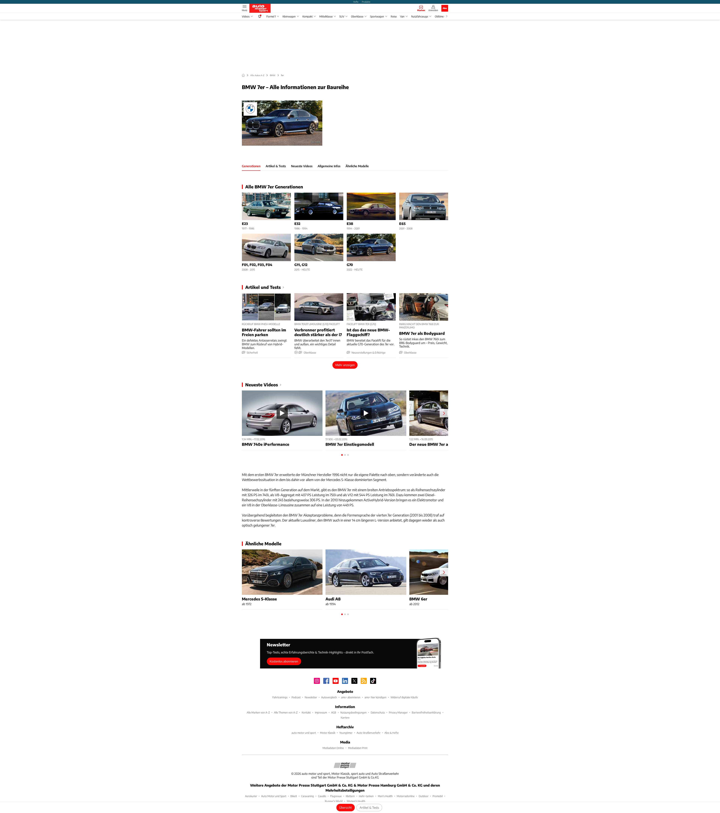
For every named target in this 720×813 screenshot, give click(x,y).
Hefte (355, 1)
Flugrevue (336, 796)
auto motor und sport (304, 732)
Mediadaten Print (358, 747)
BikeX (293, 796)
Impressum (321, 712)
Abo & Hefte (392, 732)
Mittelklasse (326, 16)
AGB (333, 712)
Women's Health (356, 801)
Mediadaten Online (333, 747)
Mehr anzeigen (345, 365)
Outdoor (423, 796)
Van (402, 16)
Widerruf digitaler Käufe (404, 697)
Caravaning (307, 796)
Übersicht (345, 807)
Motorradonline (406, 796)
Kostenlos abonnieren (284, 661)
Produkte (366, 1)
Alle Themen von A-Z (286, 712)
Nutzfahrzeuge (419, 16)
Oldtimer (440, 16)
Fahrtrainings (279, 697)
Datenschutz (378, 712)
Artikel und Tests (263, 287)
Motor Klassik (327, 732)
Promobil (438, 796)
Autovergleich (329, 697)
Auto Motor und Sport (273, 796)
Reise (394, 16)
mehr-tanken (366, 796)
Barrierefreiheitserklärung (426, 712)
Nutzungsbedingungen (353, 712)
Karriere (345, 717)
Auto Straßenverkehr (368, 732)
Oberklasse (357, 16)
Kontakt (306, 712)
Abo (445, 8)
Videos (246, 16)
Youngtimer (345, 732)
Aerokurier (251, 796)
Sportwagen (377, 16)
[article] (266, 211)
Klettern (350, 796)
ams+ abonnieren (350, 697)
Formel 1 (271, 16)
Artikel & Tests (369, 807)
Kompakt (307, 16)
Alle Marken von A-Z (258, 712)
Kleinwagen (289, 16)
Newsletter (311, 697)
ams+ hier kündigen (375, 697)
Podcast (296, 697)
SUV (341, 16)
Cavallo (322, 796)
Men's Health (385, 796)
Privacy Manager (398, 712)
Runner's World (334, 801)
